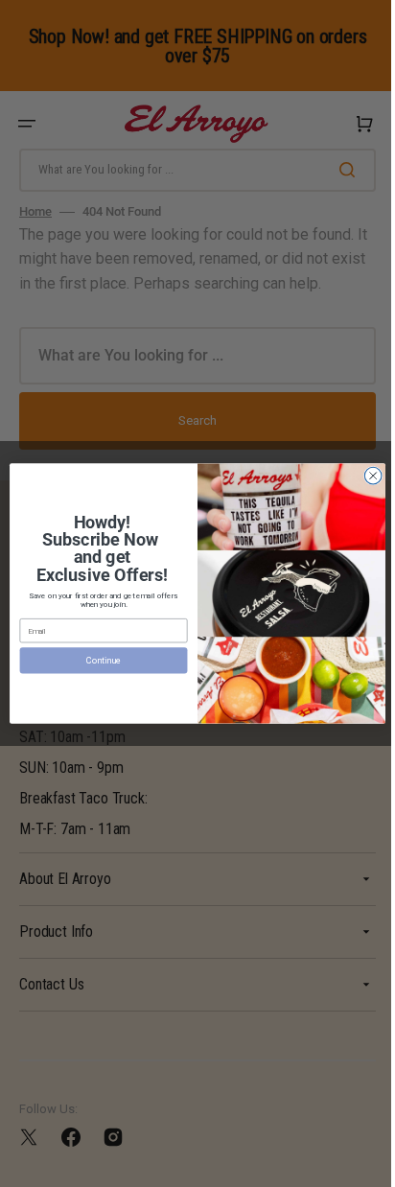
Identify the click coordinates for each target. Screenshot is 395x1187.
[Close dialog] (366, 475)
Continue (96, 660)
